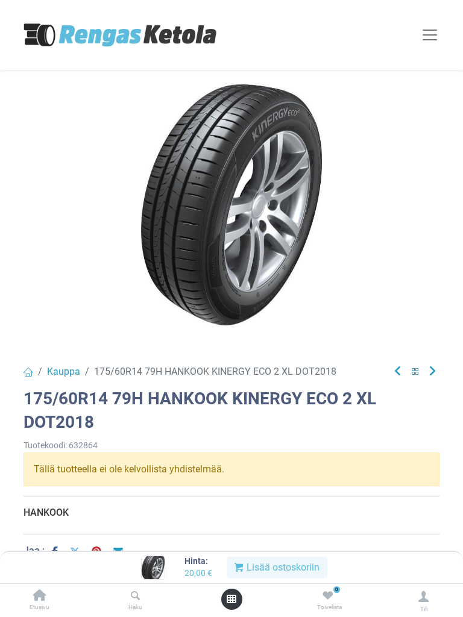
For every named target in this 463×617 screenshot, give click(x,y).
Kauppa (63, 371)
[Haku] (135, 596)
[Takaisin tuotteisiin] (415, 372)
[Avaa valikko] (231, 599)
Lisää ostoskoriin (282, 567)
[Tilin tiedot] (423, 596)
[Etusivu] (39, 596)
